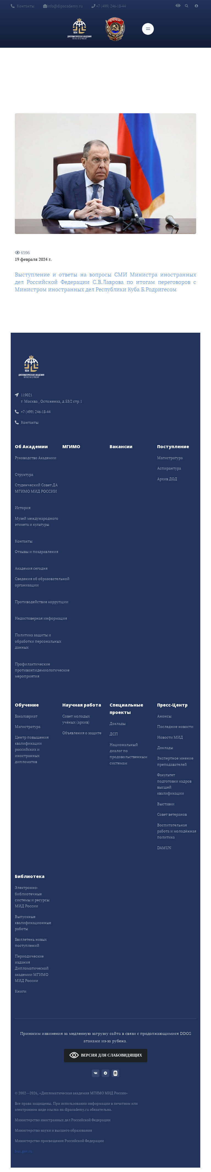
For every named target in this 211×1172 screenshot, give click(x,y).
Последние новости (175, 726)
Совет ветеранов (172, 814)
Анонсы (164, 716)
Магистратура (170, 458)
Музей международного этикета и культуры (36, 521)
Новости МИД (170, 737)
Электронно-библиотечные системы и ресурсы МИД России (32, 897)
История (22, 507)
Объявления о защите (81, 733)
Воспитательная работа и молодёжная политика (176, 831)
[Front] (31, 366)
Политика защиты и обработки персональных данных (38, 641)
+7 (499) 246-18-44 (110, 6)
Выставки (165, 804)
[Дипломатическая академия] (79, 29)
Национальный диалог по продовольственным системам (128, 754)
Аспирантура (169, 468)
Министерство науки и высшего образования (53, 1130)
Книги (20, 991)
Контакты (25, 6)
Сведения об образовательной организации (42, 582)
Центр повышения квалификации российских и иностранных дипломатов (32, 750)
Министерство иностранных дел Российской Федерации (62, 1120)
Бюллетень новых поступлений (31, 942)
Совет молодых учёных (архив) (76, 719)
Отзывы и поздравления (36, 551)
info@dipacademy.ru (65, 6)
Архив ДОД (167, 479)
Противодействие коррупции (41, 602)
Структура (24, 474)
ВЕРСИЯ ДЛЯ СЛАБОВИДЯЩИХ (111, 1055)
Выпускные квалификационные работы (33, 923)
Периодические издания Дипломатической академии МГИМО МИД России (32, 968)
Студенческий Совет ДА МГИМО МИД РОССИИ (36, 488)
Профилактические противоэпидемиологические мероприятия (42, 670)
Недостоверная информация (41, 618)
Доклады (118, 723)
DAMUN (164, 848)
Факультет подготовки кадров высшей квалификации (174, 784)
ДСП (114, 734)
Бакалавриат (26, 716)
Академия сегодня (31, 568)
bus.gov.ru (23, 1151)
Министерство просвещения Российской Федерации (59, 1141)
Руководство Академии (35, 458)
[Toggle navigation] (148, 29)
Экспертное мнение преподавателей (175, 761)
